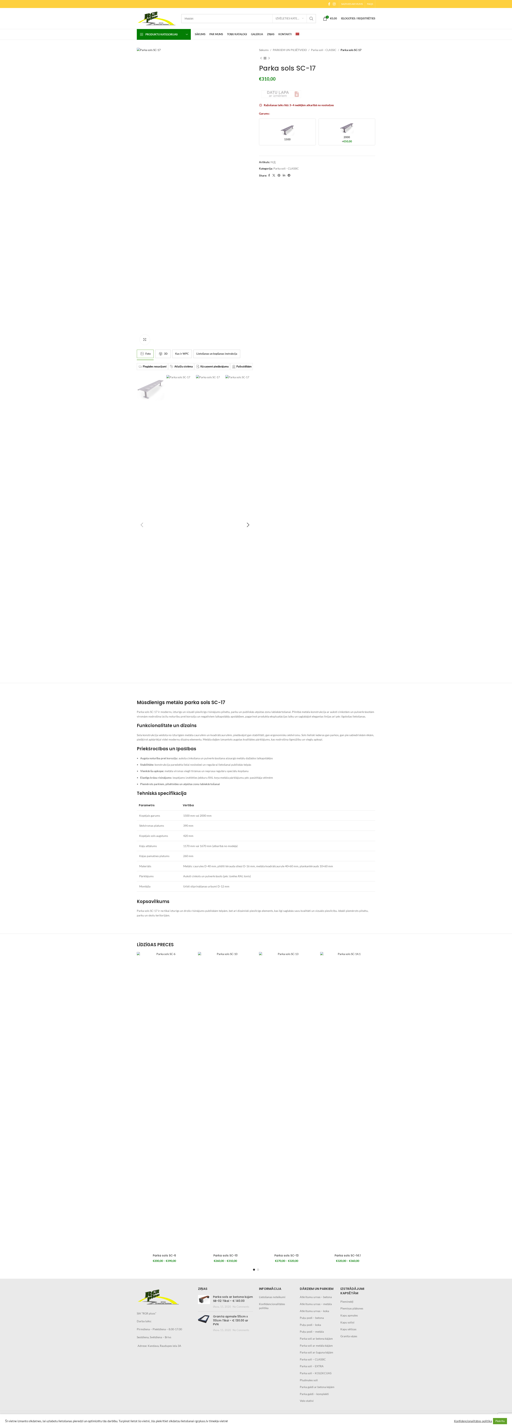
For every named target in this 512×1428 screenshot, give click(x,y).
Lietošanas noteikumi (272, 1297)
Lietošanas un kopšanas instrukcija (216, 353)
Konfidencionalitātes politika (473, 1421)
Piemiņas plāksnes (351, 1308)
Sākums (264, 50)
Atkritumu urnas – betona (316, 1297)
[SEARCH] (311, 18)
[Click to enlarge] (145, 340)
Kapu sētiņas (348, 1329)
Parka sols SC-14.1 (348, 1255)
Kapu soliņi (347, 1322)
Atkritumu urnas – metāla (316, 1304)
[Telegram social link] (289, 175)
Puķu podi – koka (310, 1324)
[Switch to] (298, 34)
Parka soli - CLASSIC (323, 50)
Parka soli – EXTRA (312, 1366)
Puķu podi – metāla (312, 1331)
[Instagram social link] (334, 4)
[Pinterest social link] (279, 175)
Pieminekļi (346, 1301)
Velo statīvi (307, 1400)
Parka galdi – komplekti (314, 1394)
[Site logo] (157, 18)
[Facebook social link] (329, 4)
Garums (264, 113)
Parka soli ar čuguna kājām (316, 1352)
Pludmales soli (309, 1380)
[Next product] (269, 58)
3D (166, 353)
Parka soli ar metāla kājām (316, 1345)
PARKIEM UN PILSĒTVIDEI (290, 50)
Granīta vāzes (348, 1336)
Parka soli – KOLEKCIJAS (315, 1373)
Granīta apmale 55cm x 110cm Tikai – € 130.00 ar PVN (230, 1320)
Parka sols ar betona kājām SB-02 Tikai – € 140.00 (233, 1299)
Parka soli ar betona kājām (316, 1338)
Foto (148, 353)
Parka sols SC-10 (225, 1255)
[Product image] (164, 1102)
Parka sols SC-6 (164, 1255)
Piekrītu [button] (500, 1421)
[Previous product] (261, 58)
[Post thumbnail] (204, 1301)
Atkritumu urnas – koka (314, 1311)
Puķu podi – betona (312, 1317)
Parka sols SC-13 (286, 1255)
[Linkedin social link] (284, 175)
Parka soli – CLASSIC (313, 1359)
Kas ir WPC (182, 353)
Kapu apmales (349, 1315)
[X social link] (273, 175)
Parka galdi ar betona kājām (317, 1387)
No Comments (241, 1306)
